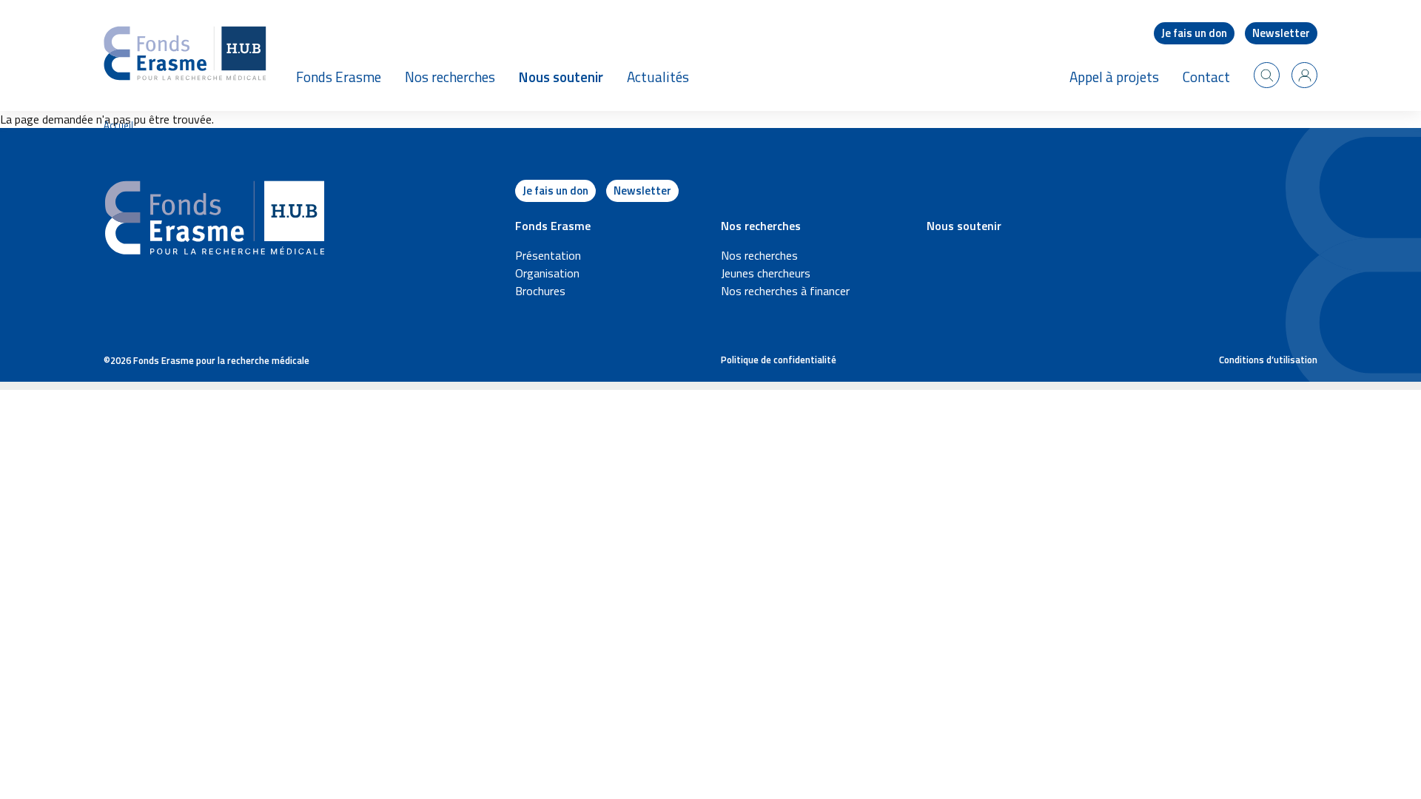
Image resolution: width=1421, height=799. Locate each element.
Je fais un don (1194, 32)
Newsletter (1281, 32)
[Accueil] (185, 56)
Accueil (118, 125)
